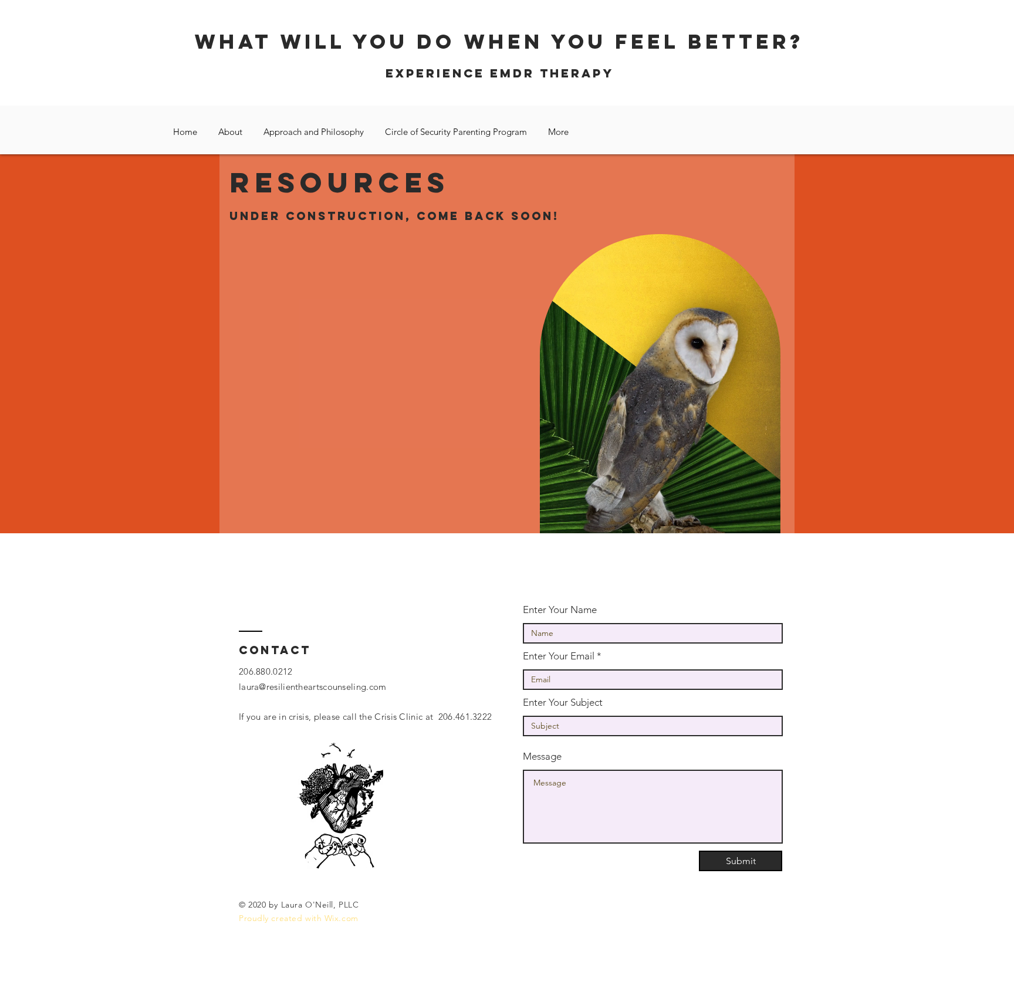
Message (542, 756)
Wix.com (342, 918)
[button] (765, 520)
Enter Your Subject (563, 703)
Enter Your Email (558, 656)
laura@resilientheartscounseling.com (313, 686)
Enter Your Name (560, 610)
